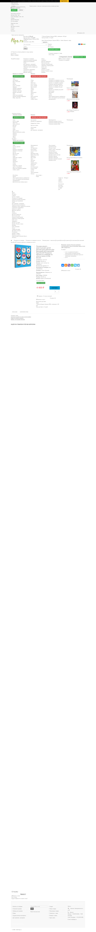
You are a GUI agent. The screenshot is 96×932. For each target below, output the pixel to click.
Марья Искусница (35, 154)
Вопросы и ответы (16, 234)
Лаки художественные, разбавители (57, 96)
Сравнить (40, 296)
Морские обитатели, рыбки (19, 132)
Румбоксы (43, 60)
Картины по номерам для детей (56, 89)
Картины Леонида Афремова (19, 96)
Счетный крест (52, 150)
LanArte (32, 169)
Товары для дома (16, 229)
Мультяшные (34, 87)
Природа (15, 87)
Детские (14, 125)
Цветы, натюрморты (17, 167)
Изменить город (67, 40)
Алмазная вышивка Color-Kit (55, 121)
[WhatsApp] (72, 265)
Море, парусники (16, 97)
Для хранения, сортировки (37, 130)
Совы (32, 81)
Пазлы (42, 58)
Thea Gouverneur (34, 172)
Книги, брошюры (15, 226)
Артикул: (38, 278)
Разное (14, 126)
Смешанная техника (53, 153)
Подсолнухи (33, 92)
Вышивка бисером (53, 152)
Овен (32, 158)
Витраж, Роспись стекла (17, 223)
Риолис (32, 161)
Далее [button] (33, 255)
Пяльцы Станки (52, 148)
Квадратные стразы (35, 123)
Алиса (32, 146)
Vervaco (32, 173)
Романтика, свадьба (17, 165)
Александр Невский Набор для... (74, 171)
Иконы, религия (34, 96)
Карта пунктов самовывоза (18, 35)
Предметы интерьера (17, 150)
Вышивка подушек (53, 156)
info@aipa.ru (74, 919)
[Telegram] (78, 265)
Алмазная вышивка (17, 908)
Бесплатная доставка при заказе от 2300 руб (61, 186)
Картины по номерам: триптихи (56, 85)
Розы (32, 95)
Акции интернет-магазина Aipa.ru (19, 236)
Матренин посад (34, 153)
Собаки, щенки (34, 99)
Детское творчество (16, 214)
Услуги (13, 228)
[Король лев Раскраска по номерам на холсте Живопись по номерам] (75, 83)
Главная (14, 195)
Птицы (32, 80)
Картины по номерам (17, 906)
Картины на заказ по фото (39, 76)
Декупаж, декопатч (16, 210)
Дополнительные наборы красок (20, 182)
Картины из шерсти (16, 209)
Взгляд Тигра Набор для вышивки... (75, 157)
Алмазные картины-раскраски (55, 84)
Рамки (50, 93)
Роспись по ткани (16, 222)
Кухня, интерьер (16, 85)
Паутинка (33, 160)
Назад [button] (12, 255)
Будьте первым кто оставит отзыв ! (20, 898)
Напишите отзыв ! (41, 299)
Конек (32, 152)
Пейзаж (14, 160)
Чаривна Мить (34, 163)
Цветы (32, 93)
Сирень (32, 89)
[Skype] (75, 265)
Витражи (14, 225)
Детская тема (16, 153)
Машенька (33, 156)
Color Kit (32, 165)
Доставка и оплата (15, 26)
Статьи (12, 29)
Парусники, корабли (17, 157)
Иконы (14, 148)
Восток (14, 152)
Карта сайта (52, 917)
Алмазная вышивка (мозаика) (30, 60)
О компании (14, 232)
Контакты (13, 30)
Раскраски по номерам (28, 58)
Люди (14, 82)
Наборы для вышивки (18, 911)
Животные (33, 82)
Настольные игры (16, 215)
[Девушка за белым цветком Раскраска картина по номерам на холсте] (75, 94)
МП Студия (33, 157)
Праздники (15, 161)
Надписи (15, 158)
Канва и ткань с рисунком (54, 149)
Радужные (33, 97)
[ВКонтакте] (62, 265)
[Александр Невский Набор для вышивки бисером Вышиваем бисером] (75, 165)
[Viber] (69, 265)
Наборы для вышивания (17, 200)
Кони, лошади (34, 85)
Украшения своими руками (18, 218)
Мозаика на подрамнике (36, 121)
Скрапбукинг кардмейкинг (18, 207)
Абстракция (15, 80)
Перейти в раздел (19, 76)
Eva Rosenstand (34, 167)
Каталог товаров (16, 196)
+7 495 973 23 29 (14, 4)
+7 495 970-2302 (75, 914)
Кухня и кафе (16, 121)
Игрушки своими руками (17, 217)
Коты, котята (34, 84)
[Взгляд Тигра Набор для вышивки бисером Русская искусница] (75, 151)
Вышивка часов (52, 160)
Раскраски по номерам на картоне (56, 81)
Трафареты (14, 221)
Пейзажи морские (17, 89)
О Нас (12, 24)
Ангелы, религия (16, 146)
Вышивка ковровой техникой (55, 158)
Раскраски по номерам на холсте (56, 80)
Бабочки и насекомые (18, 149)
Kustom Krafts (34, 168)
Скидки (51, 906)
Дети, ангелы (16, 130)
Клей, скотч (14, 219)
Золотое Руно (34, 150)
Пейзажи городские (17, 88)
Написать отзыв (16, 895)
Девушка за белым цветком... (73, 99)
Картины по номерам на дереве (56, 82)
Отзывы (12, 27)
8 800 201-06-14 (14, 3)
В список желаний (47, 296)
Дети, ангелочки (16, 81)
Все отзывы (14, 897)
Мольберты (51, 92)
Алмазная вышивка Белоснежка (56, 122)
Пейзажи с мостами (17, 91)
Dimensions (33, 164)
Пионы (32, 88)
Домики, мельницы (17, 92)
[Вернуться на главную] (11, 240)
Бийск (14, 6)
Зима (14, 93)
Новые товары (53, 908)
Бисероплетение (52, 146)
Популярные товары (54, 911)
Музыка (14, 84)
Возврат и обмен (16, 233)
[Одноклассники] (65, 265)
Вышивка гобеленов (53, 157)
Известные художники (18, 95)
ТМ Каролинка (34, 148)
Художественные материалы (18, 205)
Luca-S (32, 171)
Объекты (15, 133)
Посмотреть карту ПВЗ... (29, 41)
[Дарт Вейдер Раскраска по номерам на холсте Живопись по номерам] (75, 105)
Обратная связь (14, 23)
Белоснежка (33, 149)
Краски (50, 95)
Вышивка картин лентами (54, 154)
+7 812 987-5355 (79, 917)
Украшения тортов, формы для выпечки (21, 206)
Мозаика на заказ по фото (39, 117)
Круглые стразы (34, 125)
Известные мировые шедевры (19, 168)
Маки (32, 91)
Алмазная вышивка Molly (54, 124)
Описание (14, 311)
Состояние (38, 280)
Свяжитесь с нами (54, 913)
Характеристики (24, 311)
